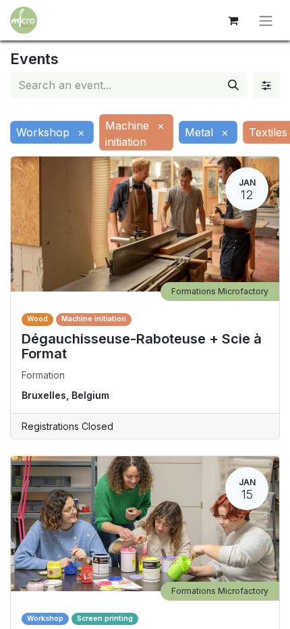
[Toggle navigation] (266, 20)
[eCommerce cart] (232, 20)
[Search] (233, 85)
